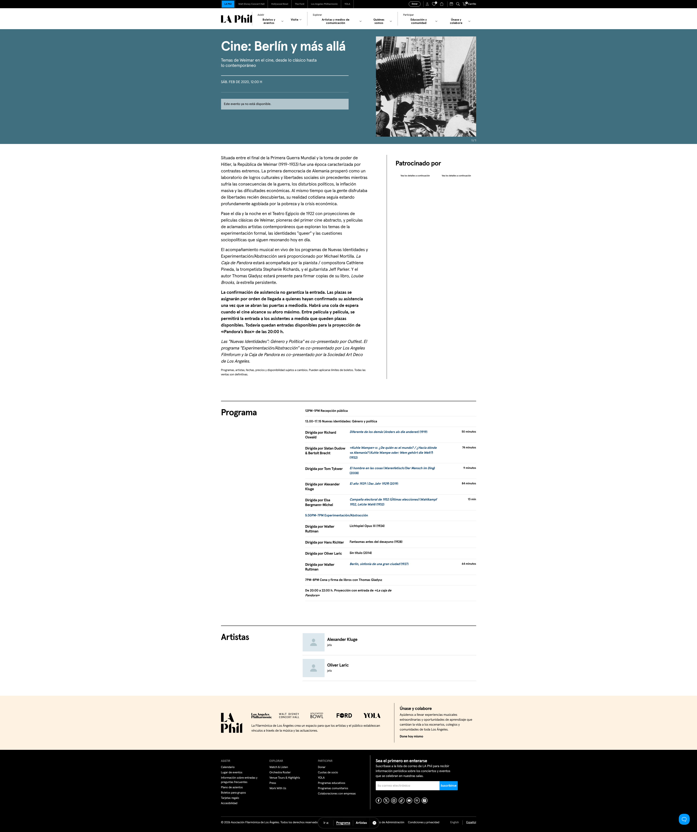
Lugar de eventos (231, 772)
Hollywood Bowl (279, 4)
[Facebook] (379, 800)
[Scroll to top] (374, 822)
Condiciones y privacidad (423, 822)
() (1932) (393, 502)
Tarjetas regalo (230, 798)
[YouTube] (409, 800)
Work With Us (278, 788)
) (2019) (374, 483)
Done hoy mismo (411, 736)
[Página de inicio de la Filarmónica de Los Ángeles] (236, 19)
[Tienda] (442, 4)
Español (471, 822)
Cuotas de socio (328, 772)
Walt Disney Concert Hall (251, 4)
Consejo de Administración (387, 822)
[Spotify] (417, 800)
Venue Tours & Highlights (285, 777)
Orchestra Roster (280, 772)
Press (273, 783)
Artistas (361, 823)
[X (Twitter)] (386, 800)
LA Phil (228, 4)
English (454, 822)
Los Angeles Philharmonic (324, 4)
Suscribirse (448, 785)
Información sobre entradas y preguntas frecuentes (239, 780)
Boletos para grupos (233, 792)
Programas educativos (331, 783)
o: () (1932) (393, 452)
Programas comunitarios (333, 788)
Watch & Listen (279, 767)
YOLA (347, 4)
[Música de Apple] (424, 800)
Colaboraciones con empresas (337, 793)
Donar (414, 4)
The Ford (299, 4)
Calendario (228, 767)
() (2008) (392, 471)
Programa (343, 823)
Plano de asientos (232, 787)
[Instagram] (394, 800)
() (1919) (388, 432)
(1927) (379, 564)
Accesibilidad (229, 803)
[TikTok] (402, 800)
